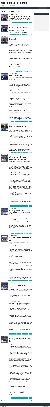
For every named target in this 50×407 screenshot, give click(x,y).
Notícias (18, 8)
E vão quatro (13, 39)
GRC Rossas (26, 121)
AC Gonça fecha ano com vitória (19, 16)
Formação (11, 8)
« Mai (37, 29)
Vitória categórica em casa (17, 285)
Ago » (46, 29)
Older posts (3, 400)
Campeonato (22, 22)
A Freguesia (22, 8)
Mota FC (26, 22)
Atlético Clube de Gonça (14, 3)
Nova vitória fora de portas (17, 126)
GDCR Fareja (26, 152)
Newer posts (29, 400)
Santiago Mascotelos (24, 280)
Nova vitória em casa (15, 75)
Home (1, 8)
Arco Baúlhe (21, 233)
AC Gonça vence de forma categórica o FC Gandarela (17, 158)
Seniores (8, 8)
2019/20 (13, 22)
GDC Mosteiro (25, 34)
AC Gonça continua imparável (18, 27)
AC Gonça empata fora (16, 210)
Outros (15, 8)
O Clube (4, 8)
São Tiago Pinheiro (25, 333)
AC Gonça (17, 22)
